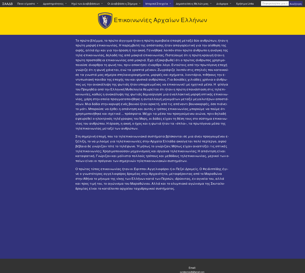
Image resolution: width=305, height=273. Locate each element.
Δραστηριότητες (53, 3)
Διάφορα (222, 3)
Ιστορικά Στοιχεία (156, 3)
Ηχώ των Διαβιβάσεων (85, 3)
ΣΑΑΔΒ (7, 3)
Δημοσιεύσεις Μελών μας (192, 3)
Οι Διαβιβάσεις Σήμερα (122, 3)
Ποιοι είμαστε (26, 3)
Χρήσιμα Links (245, 3)
